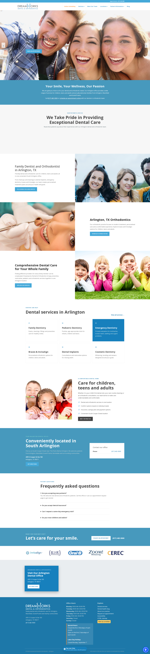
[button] (145, 649)
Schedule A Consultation (99, 233)
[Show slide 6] (77, 77)
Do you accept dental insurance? (54, 505)
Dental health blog (103, 609)
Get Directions (32, 464)
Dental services (102, 606)
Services (81, 6)
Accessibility (101, 616)
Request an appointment (105, 614)
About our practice (103, 611)
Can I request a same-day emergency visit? (58, 511)
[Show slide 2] (69, 77)
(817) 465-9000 (53, 98)
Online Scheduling (69, 6)
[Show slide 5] (75, 77)
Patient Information (117, 6)
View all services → (117, 315)
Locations (103, 6)
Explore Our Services (23, 285)
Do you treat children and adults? (54, 518)
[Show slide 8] (80, 77)
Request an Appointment (101, 538)
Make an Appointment (33, 51)
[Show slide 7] (78, 77)
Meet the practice (85, 419)
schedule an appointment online (70, 98)
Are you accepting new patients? (54, 493)
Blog (128, 6)
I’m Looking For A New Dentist (26, 189)
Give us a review (104, 622)
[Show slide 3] (71, 77)
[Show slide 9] (82, 77)
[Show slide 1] (67, 77)
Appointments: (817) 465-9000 (117, 1)
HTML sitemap (102, 618)
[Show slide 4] (73, 77)
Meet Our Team (92, 6)
